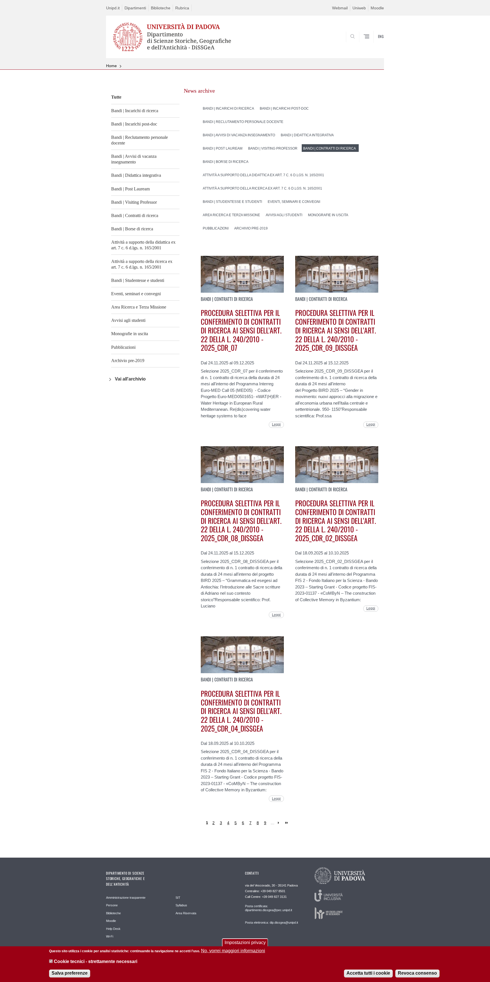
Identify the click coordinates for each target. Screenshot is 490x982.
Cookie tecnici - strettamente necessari (95, 961)
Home (111, 65)
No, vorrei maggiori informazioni (233, 950)
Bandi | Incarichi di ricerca (134, 110)
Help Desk (113, 928)
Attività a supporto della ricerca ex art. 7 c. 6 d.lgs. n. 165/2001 (141, 264)
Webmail (340, 8)
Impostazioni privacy (245, 942)
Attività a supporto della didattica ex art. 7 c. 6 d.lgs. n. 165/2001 (143, 245)
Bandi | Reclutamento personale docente (139, 140)
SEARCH (374, 44)
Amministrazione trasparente (125, 897)
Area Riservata (186, 913)
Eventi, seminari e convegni (136, 293)
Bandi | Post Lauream (130, 188)
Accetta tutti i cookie (368, 973)
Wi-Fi (109, 936)
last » (287, 822)
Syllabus (181, 905)
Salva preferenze (70, 973)
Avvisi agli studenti (128, 320)
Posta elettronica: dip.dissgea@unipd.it (271, 922)
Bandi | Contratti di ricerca (134, 215)
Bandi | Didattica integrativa (136, 175)
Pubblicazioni (123, 347)
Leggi (276, 424)
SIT (178, 897)
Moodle (377, 8)
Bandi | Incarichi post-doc (134, 124)
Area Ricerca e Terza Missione (138, 307)
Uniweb (359, 8)
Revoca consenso (417, 973)
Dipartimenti (135, 8)
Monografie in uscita (129, 333)
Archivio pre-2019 (127, 360)
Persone (112, 905)
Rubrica (182, 8)
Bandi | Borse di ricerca (132, 228)
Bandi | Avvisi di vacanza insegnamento (134, 159)
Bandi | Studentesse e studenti (137, 280)
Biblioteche (160, 8)
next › (280, 822)
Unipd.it (113, 8)
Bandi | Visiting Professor (134, 202)
